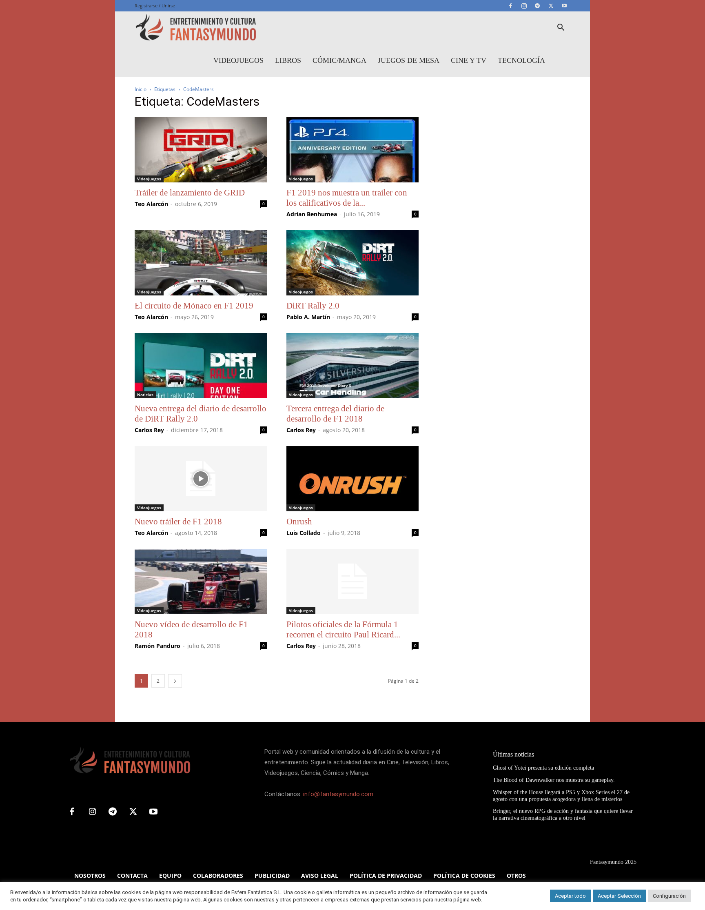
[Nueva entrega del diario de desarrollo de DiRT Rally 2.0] (201, 365)
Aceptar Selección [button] (619, 896)
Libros (288, 60)
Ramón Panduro (157, 646)
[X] (551, 5)
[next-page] (175, 681)
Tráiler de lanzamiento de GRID (190, 193)
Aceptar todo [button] (570, 896)
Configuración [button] (669, 896)
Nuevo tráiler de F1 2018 (178, 521)
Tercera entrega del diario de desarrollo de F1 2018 (335, 414)
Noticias (145, 394)
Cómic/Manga (339, 60)
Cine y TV (468, 60)
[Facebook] (510, 5)
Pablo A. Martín (308, 317)
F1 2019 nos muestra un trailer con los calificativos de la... (346, 198)
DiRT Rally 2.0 (312, 306)
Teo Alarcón (151, 204)
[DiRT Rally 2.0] (352, 262)
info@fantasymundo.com (338, 794)
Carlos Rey (149, 430)
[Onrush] (352, 478)
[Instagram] (524, 5)
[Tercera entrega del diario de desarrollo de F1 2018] (352, 365)
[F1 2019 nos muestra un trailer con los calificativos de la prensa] (352, 149)
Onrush (299, 521)
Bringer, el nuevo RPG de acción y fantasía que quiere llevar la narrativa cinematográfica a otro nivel (563, 814)
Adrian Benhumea (311, 214)
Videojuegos (238, 60)
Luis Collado (303, 533)
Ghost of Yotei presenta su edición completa (543, 768)
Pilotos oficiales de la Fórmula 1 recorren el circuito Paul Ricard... (343, 629)
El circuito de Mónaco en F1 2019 (194, 306)
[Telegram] (537, 5)
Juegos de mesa (408, 60)
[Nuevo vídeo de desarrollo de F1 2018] (201, 581)
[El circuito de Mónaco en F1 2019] (201, 262)
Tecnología (521, 60)
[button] (560, 28)
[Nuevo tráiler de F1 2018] (201, 478)
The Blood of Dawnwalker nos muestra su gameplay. (554, 780)
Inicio (140, 89)
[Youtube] (564, 5)
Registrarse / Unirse (155, 5)
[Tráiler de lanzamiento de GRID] (201, 149)
